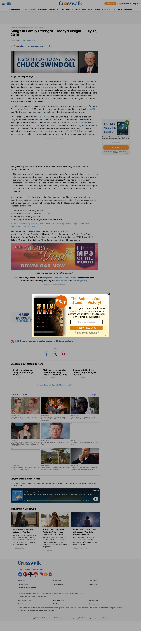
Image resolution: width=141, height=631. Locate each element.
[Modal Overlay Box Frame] (70, 315)
